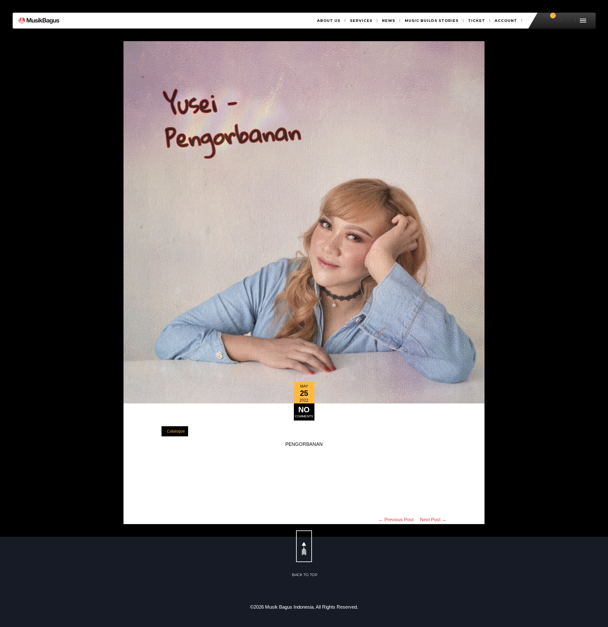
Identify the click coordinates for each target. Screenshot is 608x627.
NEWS (388, 20)
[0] (550, 20)
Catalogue (176, 431)
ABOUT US (328, 20)
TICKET (476, 20)
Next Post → (433, 519)
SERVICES (361, 20)
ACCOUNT (506, 20)
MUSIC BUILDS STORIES (432, 20)
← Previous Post (396, 519)
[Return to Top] (304, 546)
